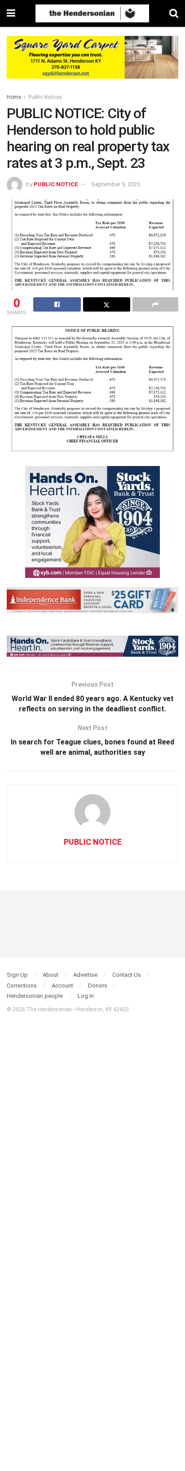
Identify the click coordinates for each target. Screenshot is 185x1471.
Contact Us (126, 974)
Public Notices (45, 97)
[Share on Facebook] (57, 304)
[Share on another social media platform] (155, 304)
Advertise (85, 974)
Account (62, 985)
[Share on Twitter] (107, 304)
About (50, 974)
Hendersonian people (35, 995)
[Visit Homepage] (92, 13)
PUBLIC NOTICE (56, 184)
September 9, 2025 (115, 184)
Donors (97, 985)
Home (14, 97)
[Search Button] (173, 13)
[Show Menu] (11, 13)
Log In (86, 995)
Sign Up (17, 974)
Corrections (22, 985)
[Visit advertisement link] (92, 64)
